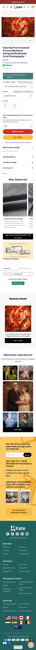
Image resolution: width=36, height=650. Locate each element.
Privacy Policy (23, 568)
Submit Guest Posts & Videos (25, 589)
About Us (5, 564)
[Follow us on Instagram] (12, 534)
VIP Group (6, 550)
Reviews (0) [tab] (7, 268)
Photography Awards (9, 582)
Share (4, 173)
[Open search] (5, 274)
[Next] (32, 27)
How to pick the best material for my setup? (18, 236)
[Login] (28, 7)
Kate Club (6, 554)
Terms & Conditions (25, 571)
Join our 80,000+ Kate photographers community (19, 511)
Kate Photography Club (10, 611)
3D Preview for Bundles (10, 604)
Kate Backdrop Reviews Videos (26, 583)
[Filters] (10, 274)
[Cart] (32, 7)
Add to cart (18, 340)
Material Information (9, 568)
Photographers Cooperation (7, 590)
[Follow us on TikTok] (17, 534)
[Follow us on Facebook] (7, 534)
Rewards (5, 585)
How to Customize (24, 604)
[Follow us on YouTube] (27, 534)
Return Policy (23, 564)
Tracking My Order (24, 554)
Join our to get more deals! (18, 142)
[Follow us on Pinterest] (22, 534)
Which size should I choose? (25, 82)
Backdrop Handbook (25, 611)
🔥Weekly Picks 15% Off (18, 2)
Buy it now (18, 137)
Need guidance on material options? (23, 91)
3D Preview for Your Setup (10, 151)
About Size (22, 547)
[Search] (7, 7)
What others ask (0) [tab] (25, 268)
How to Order (23, 607)
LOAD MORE (18, 429)
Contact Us (6, 547)
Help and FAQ (23, 550)
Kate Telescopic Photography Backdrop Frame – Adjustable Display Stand (17, 121)
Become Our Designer (25, 593)
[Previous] (4, 27)
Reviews (5, 607)
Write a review (18, 283)
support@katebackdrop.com (18, 537)
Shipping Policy (7, 571)
